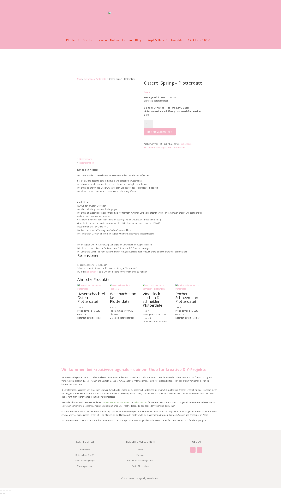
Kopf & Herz (156, 40)
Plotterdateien (109, 402)
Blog (138, 40)
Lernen (127, 40)
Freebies (140, 455)
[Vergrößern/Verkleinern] (1, 490)
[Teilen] (7, 490)
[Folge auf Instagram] (137, 6)
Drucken (88, 40)
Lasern (102, 40)
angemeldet (92, 271)
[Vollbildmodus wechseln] (4, 490)
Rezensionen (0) (87, 162)
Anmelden (177, 40)
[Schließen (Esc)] (10, 490)
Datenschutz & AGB (84, 455)
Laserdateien (123, 402)
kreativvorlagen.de (111, 369)
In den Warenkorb (159, 132)
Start (79, 79)
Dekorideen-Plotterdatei (95, 79)
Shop (140, 449)
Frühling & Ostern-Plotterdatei (170, 147)
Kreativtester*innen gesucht (140, 460)
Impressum (85, 449)
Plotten (71, 40)
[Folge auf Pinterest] (143, 6)
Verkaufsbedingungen (85, 460)
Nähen (114, 40)
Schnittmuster (140, 402)
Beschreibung (85, 159)
